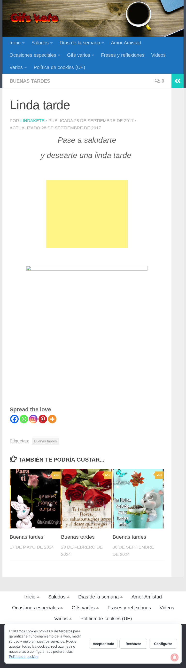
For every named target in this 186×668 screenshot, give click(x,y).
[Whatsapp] (24, 419)
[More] (52, 419)
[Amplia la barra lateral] (177, 81)
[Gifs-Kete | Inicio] (35, 18)
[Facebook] (14, 419)
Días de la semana (80, 42)
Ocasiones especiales (32, 55)
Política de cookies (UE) (59, 67)
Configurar (163, 644)
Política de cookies (23, 656)
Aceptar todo (103, 644)
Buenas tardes (30, 81)
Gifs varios (78, 55)
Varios (16, 67)
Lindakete (32, 120)
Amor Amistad (126, 42)
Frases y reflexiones (122, 55)
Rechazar (133, 644)
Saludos (40, 42)
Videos (158, 55)
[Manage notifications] (174, 657)
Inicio (15, 42)
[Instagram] (33, 419)
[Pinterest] (43, 419)
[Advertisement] (87, 214)
